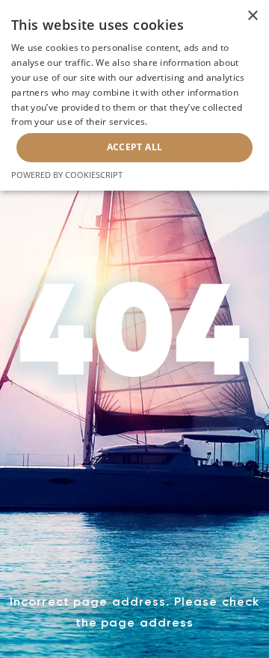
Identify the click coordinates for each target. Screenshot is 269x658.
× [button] (252, 16)
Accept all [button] (135, 147)
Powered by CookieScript (67, 174)
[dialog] (134, 95)
